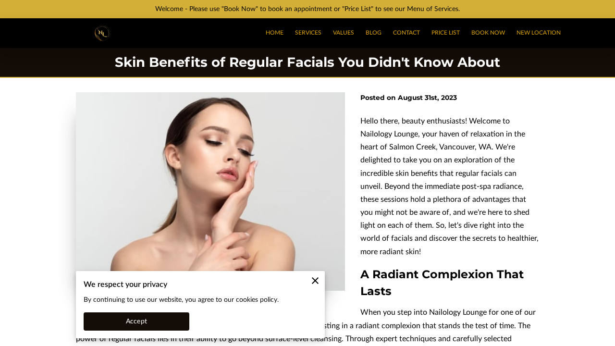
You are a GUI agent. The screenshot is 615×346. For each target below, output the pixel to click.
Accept (136, 321)
